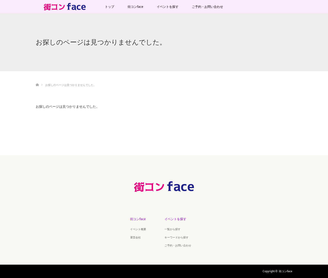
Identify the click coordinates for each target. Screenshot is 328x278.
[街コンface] (164, 196)
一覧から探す (172, 229)
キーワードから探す (176, 237)
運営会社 (135, 237)
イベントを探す (168, 6)
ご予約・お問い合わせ (207, 6)
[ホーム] (37, 79)
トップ (109, 6)
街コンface (135, 6)
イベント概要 (138, 229)
